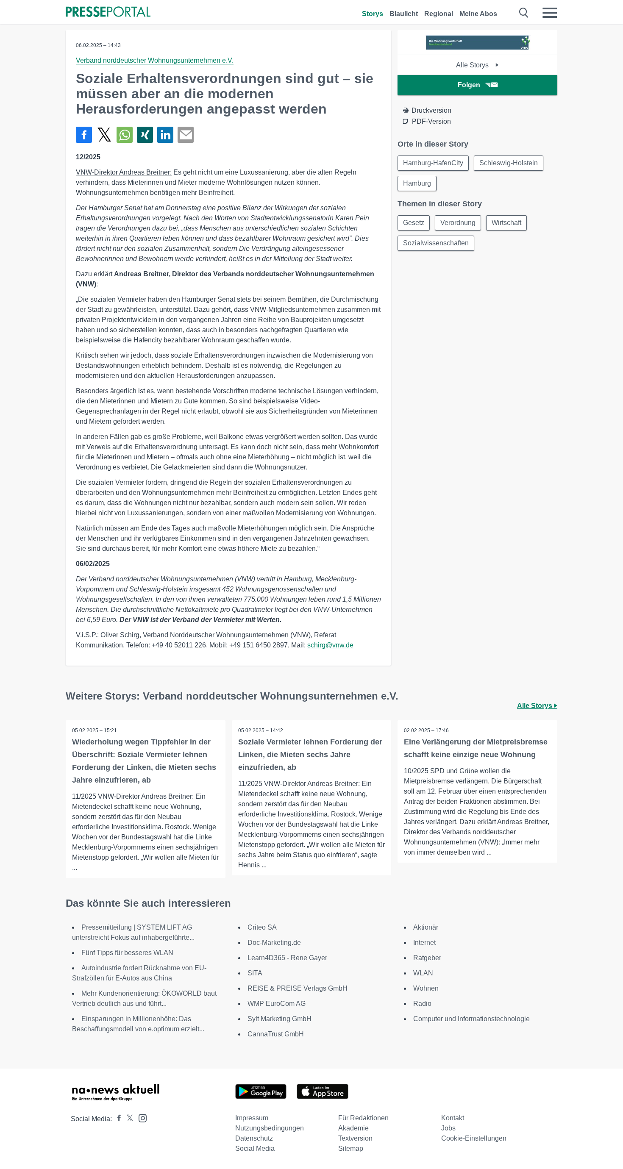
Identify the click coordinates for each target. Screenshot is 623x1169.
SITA (255, 973)
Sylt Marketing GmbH (280, 1018)
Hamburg (417, 183)
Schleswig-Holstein (508, 163)
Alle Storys (473, 65)
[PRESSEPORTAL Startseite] (108, 12)
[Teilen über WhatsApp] (125, 135)
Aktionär (425, 927)
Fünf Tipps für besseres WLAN (127, 952)
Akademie (353, 1128)
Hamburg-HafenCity (433, 163)
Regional (438, 13)
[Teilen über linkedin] (165, 135)
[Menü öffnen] (549, 13)
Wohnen (426, 988)
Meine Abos (478, 13)
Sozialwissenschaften (436, 243)
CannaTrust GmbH (276, 1034)
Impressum (251, 1118)
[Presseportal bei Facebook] (116, 1118)
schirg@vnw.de (330, 645)
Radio (422, 1003)
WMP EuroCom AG (277, 1003)
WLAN (423, 973)
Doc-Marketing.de (274, 942)
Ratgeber (427, 957)
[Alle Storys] (478, 47)
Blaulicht (403, 13)
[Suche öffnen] (524, 13)
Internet (424, 942)
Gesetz (413, 222)
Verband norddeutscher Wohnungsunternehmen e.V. (155, 60)
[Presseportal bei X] (127, 1118)
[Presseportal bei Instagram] (140, 1117)
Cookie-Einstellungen (473, 1138)
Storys (372, 13)
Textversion (355, 1138)
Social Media (255, 1148)
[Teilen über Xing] (145, 135)
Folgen (469, 85)
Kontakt (452, 1118)
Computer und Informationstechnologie (471, 1018)
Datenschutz (254, 1138)
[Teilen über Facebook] (84, 135)
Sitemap (350, 1148)
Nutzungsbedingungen (269, 1128)
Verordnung (458, 222)
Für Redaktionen (363, 1118)
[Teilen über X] (104, 135)
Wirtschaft (506, 222)
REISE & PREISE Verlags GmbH (298, 988)
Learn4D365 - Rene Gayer (287, 957)
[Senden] (186, 135)
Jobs (448, 1128)
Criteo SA (262, 927)
